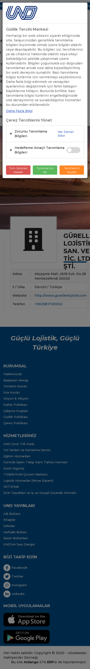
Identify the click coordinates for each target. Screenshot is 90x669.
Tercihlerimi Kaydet (72, 170)
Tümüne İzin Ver (45, 170)
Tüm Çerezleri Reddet (18, 170)
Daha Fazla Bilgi (19, 111)
